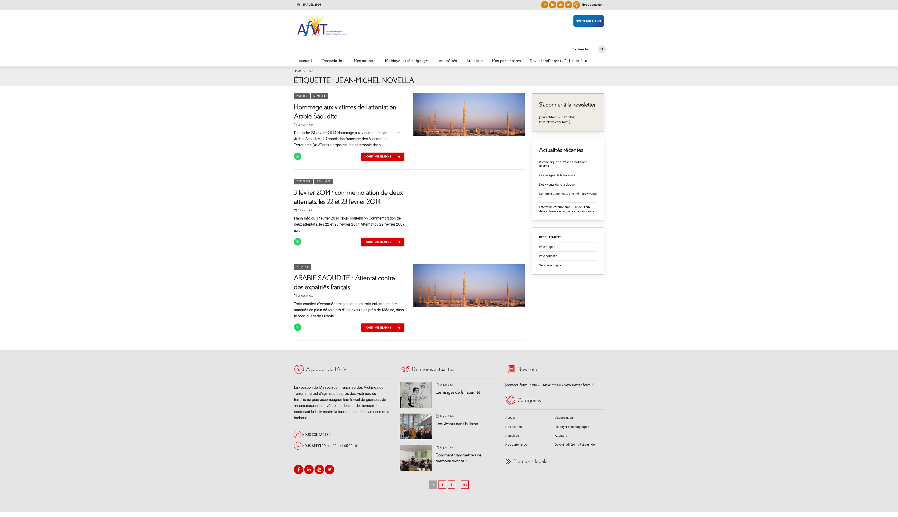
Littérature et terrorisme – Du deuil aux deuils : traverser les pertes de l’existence (566, 209)
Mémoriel (319, 96)
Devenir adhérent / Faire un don (558, 60)
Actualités (448, 60)
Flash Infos (323, 181)
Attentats (474, 60)
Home (297, 71)
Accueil (305, 60)
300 (464, 484)
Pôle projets (547, 247)
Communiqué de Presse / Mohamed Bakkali (563, 164)
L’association (333, 60)
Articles (302, 96)
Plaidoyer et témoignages (407, 60)
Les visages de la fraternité (557, 175)
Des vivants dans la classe (557, 184)
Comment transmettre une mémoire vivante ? (568, 196)
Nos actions (364, 60)
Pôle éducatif (548, 256)
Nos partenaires (506, 60)
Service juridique (550, 265)
